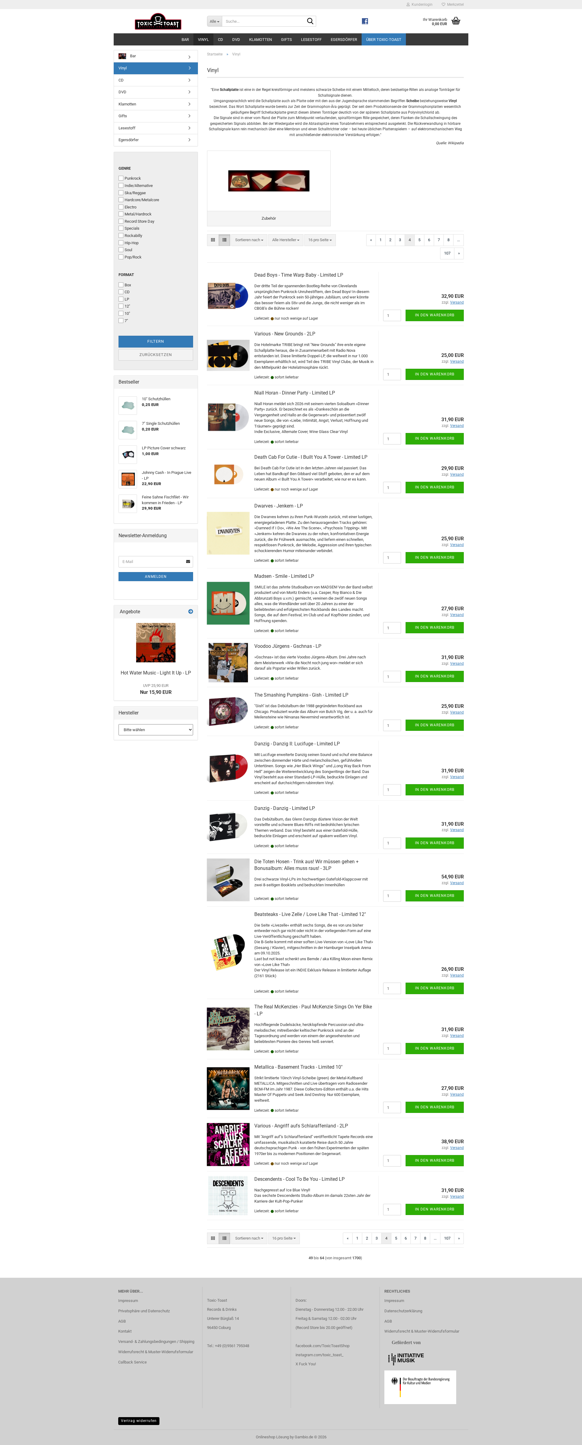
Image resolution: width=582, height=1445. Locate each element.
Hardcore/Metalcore (142, 200)
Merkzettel (454, 4)
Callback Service (132, 1362)
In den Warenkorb (434, 315)
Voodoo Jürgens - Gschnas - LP (287, 646)
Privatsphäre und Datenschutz (144, 1311)
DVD (236, 39)
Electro (130, 207)
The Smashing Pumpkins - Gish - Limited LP (301, 695)
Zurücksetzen (155, 354)
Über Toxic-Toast (383, 39)
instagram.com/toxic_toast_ (319, 1355)
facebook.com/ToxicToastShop (323, 1345)
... (458, 240)
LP (127, 299)
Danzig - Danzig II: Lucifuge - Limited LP (297, 744)
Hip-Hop (132, 243)
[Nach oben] (565, 1435)
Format (126, 274)
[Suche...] (310, 21)
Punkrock (133, 178)
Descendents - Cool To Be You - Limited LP (299, 1179)
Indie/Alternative (139, 185)
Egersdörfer (344, 39)
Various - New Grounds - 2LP (284, 334)
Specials (132, 228)
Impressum (128, 1300)
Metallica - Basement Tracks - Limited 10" (298, 1067)
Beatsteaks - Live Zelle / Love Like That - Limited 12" (310, 914)
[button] (213, 240)
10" (127, 313)
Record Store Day (139, 221)
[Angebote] (190, 611)
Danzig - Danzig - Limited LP (284, 808)
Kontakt (125, 1331)
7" (126, 320)
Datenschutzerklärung (403, 1311)
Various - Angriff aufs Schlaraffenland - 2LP (301, 1126)
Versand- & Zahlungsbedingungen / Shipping (156, 1341)
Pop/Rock (133, 257)
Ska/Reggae (135, 193)
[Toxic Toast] (158, 21)
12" (127, 306)
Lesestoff (311, 39)
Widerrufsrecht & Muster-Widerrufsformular (155, 1352)
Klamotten (260, 39)
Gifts (286, 39)
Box (128, 285)
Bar (185, 39)
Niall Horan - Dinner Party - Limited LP (294, 393)
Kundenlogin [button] (421, 4)
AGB (122, 1321)
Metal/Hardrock (138, 214)
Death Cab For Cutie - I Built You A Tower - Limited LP (310, 457)
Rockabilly (133, 235)
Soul (128, 250)
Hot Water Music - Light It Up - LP (156, 673)
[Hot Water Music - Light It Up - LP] (156, 642)
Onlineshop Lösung (272, 1437)
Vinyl (203, 39)
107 (447, 253)
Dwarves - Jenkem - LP (278, 506)
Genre (125, 168)
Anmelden (156, 576)
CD (220, 39)
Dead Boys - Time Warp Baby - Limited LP (298, 275)
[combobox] (249, 240)
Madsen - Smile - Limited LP (284, 576)
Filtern (155, 341)
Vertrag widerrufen (139, 1421)
